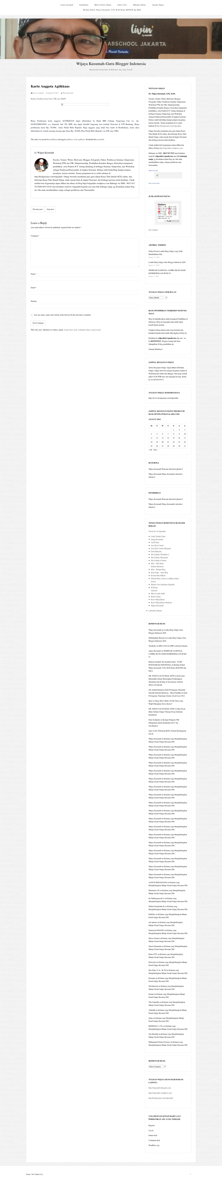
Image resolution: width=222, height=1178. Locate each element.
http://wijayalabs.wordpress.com (171, 148)
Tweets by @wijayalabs (157, 531)
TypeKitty (152, 646)
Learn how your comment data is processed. (82, 329)
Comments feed (154, 1140)
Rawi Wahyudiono (158, 599)
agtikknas (69, 139)
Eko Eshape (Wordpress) (160, 554)
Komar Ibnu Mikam (158, 575)
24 (185, 442)
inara (150, 730)
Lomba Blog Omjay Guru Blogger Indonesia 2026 (167, 262)
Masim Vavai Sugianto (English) (163, 584)
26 (157, 446)
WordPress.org (154, 1145)
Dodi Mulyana (156, 551)
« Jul (150, 449)
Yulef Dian (155, 542)
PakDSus (152, 914)
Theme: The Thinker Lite (34, 1174)
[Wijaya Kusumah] (168, 175)
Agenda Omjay (158, 5)
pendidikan (53, 139)
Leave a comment (38, 93)
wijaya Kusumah (155, 651)
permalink (100, 139)
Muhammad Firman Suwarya (159, 1042)
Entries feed (153, 1135)
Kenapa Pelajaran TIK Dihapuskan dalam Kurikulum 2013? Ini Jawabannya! (164, 722)
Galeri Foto (122, 5)
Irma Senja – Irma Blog (159, 572)
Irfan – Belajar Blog (158, 569)
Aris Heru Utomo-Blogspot (161, 548)
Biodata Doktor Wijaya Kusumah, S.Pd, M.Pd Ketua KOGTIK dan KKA (112, 10)
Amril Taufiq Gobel (158, 536)
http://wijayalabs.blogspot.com (160, 1088)
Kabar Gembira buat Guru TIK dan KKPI (48, 98)
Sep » (156, 449)
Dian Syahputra (154, 719)
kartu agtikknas (79, 139)
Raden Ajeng (156, 596)
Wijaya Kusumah (67, 93)
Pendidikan (83, 5)
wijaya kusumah (66, 5)
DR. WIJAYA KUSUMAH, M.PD (161, 676)
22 (174, 442)
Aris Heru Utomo (157, 545)
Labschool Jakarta (155, 610)
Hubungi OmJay (139, 5)
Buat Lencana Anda (154, 183)
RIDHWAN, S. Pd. (156, 1026)
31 (185, 446)
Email (33, 287)
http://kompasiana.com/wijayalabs (169, 126)
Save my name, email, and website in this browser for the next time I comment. (62, 315)
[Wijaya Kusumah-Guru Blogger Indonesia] (111, 39)
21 (168, 442)
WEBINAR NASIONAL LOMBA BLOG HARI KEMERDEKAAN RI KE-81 (168, 654)
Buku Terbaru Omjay (103, 5)
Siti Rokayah (153, 986)
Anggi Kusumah (157, 539)
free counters (153, 230)
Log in (151, 1130)
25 (151, 446)
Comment (35, 236)
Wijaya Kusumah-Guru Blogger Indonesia (111, 63)
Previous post (38, 209)
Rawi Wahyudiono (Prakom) (161, 602)
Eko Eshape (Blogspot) (159, 557)
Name (34, 274)
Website (34, 301)
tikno (150, 701)
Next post (50, 209)
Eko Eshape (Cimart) (158, 560)
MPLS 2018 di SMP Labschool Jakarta (173, 646)
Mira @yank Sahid (158, 593)
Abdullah (152, 1010)
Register (152, 1125)
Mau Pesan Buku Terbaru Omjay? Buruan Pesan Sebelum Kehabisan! (167, 711)
